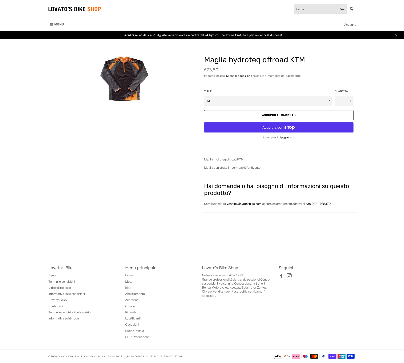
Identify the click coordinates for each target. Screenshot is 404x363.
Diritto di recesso (59, 287)
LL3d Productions (137, 337)
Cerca (52, 275)
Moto (128, 281)
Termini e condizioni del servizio (69, 312)
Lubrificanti (133, 318)
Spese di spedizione (239, 75)
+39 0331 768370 (318, 203)
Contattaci (55, 306)
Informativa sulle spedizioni (66, 293)
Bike (128, 287)
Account (350, 24)
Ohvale (130, 306)
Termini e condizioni (61, 281)
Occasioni (132, 324)
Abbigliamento (135, 293)
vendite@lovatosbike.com (244, 203)
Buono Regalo (134, 331)
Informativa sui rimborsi (64, 318)
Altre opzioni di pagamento (279, 137)
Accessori (131, 300)
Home (129, 275)
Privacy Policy (57, 300)
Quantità (341, 91)
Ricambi (130, 312)
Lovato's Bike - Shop (69, 356)
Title (208, 91)
